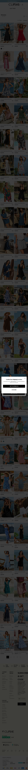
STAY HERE (14, 390)
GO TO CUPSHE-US (14, 386)
